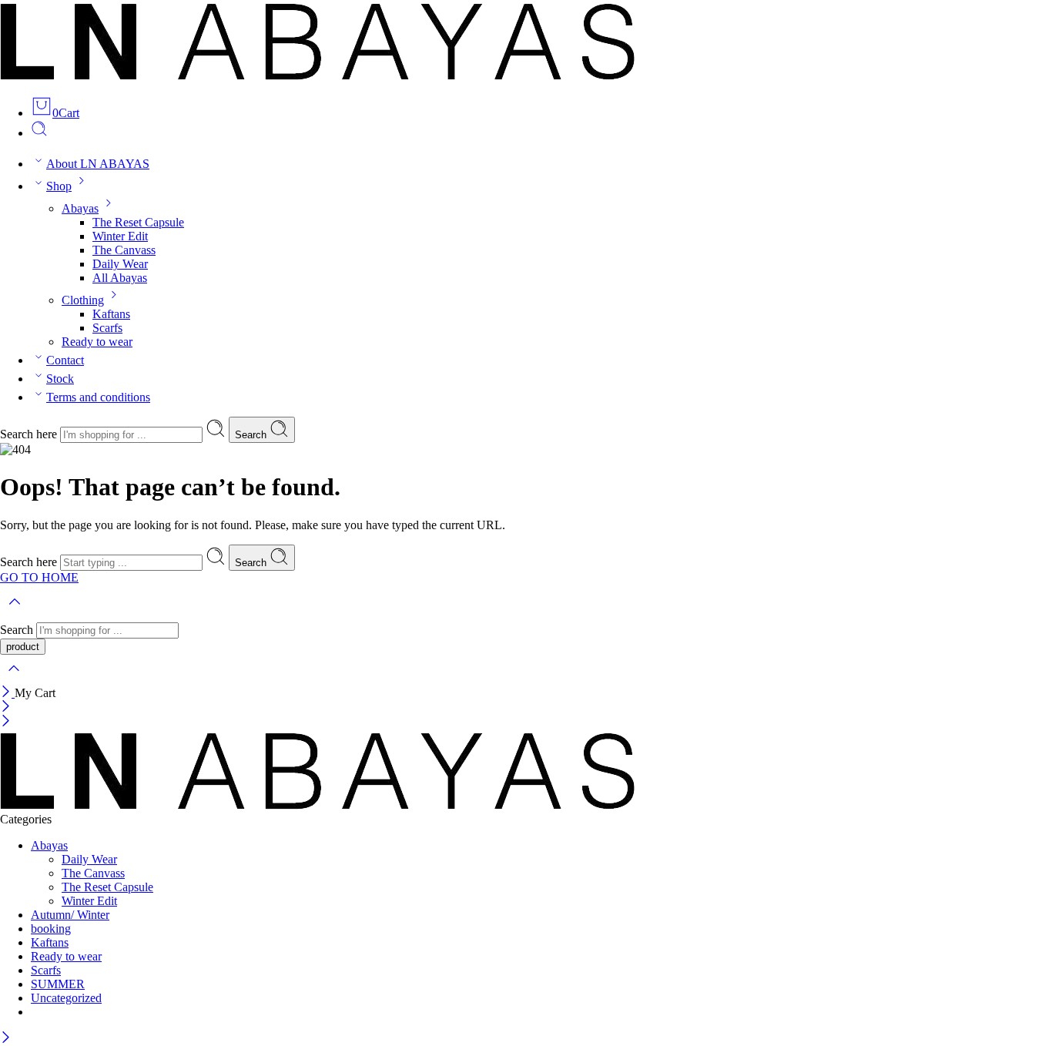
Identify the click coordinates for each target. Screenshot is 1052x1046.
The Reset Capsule (138, 222)
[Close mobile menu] (6, 722)
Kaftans (111, 313)
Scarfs (107, 327)
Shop (59, 186)
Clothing (83, 300)
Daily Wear (120, 263)
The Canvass (124, 249)
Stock (60, 378)
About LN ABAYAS (97, 163)
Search (252, 435)
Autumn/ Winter (70, 914)
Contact (65, 360)
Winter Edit (120, 236)
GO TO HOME (39, 577)
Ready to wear (97, 341)
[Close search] (14, 678)
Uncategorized (66, 997)
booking (51, 928)
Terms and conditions (98, 397)
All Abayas (119, 277)
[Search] (39, 132)
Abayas (80, 208)
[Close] (7, 692)
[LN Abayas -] (317, 75)
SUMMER (58, 984)
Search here (30, 434)
